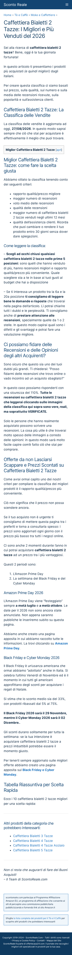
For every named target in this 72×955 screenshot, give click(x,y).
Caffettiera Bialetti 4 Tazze (33, 841)
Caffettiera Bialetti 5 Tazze (33, 850)
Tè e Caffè (21, 15)
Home (7, 15)
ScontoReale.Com (34, 937)
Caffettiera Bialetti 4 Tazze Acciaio (38, 845)
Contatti (41, 940)
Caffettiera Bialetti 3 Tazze (33, 836)
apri (58, 150)
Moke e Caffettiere (43, 15)
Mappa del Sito (54, 940)
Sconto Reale (15, 4)
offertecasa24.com (35, 943)
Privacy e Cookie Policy (23, 940)
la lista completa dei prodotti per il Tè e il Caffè (37, 918)
